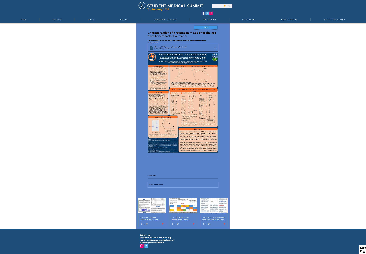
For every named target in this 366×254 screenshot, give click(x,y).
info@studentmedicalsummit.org (155, 237)
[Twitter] (146, 246)
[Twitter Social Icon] (207, 13)
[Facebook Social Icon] (203, 13)
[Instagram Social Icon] (211, 13)
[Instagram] (142, 246)
